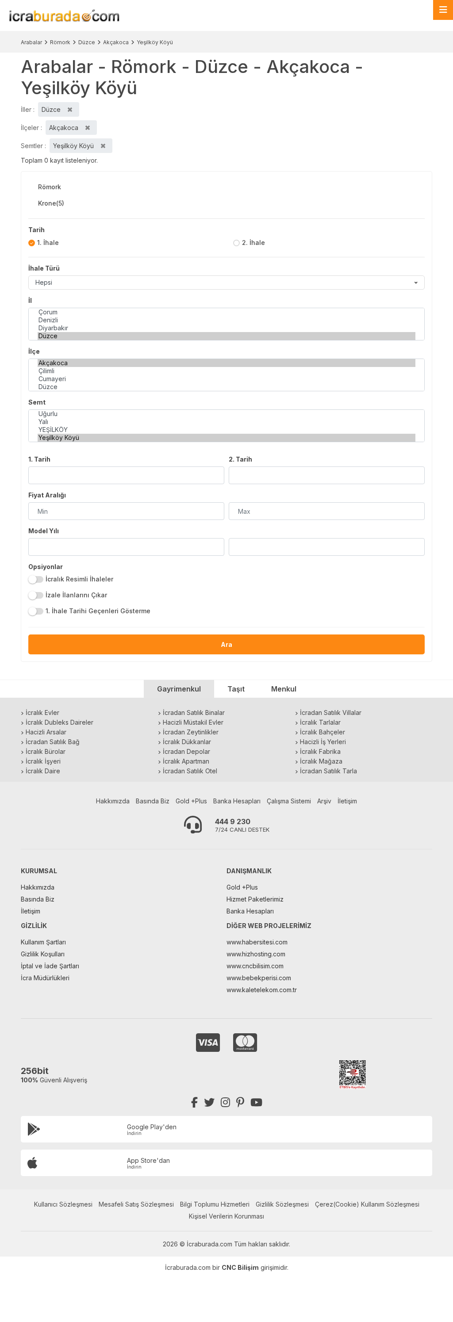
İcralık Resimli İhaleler (79, 579)
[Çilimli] (226, 371)
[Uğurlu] (226, 414)
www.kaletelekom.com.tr (261, 989)
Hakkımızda (113, 801)
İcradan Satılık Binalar (194, 712)
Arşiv (324, 801)
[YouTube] (256, 1102)
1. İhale (48, 242)
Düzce (86, 42)
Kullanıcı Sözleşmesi (63, 1204)
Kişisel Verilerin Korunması (226, 1216)
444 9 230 (232, 821)
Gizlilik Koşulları (43, 954)
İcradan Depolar (186, 751)
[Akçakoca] (226, 363)
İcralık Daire (43, 771)
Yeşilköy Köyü (155, 42)
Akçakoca (116, 42)
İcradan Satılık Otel (190, 771)
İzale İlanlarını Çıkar (76, 595)
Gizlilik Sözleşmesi (282, 1204)
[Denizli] (226, 320)
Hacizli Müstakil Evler (193, 722)
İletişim (347, 801)
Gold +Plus (191, 801)
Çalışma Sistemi (289, 801)
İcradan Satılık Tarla (328, 771)
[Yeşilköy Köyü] (226, 438)
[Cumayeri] (226, 379)
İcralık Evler (42, 712)
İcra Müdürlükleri (45, 978)
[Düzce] (226, 336)
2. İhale (253, 242)
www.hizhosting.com (255, 954)
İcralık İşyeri (43, 761)
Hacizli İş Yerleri (323, 741)
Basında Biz (152, 801)
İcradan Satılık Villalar (330, 712)
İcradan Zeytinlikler (191, 732)
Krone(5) (51, 203)
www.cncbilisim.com (255, 966)
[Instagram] (225, 1102)
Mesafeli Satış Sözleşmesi (136, 1204)
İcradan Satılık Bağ (53, 741)
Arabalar (31, 42)
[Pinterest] (240, 1102)
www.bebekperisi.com (258, 978)
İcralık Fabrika (320, 751)
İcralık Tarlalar (320, 722)
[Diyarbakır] (226, 328)
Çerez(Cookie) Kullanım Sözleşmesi (367, 1204)
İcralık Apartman (186, 761)
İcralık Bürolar (45, 751)
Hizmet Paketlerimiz (255, 899)
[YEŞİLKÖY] (226, 430)
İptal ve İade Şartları (50, 966)
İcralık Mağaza (321, 761)
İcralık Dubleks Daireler (59, 722)
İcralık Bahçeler (322, 732)
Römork (60, 42)
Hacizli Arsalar (46, 732)
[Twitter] (209, 1102)
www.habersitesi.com (257, 942)
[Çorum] (226, 312)
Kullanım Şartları (43, 942)
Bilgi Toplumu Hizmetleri (215, 1204)
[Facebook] (194, 1102)
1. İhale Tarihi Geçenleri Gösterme (98, 611)
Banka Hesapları (237, 801)
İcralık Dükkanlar (187, 741)
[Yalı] (226, 422)
